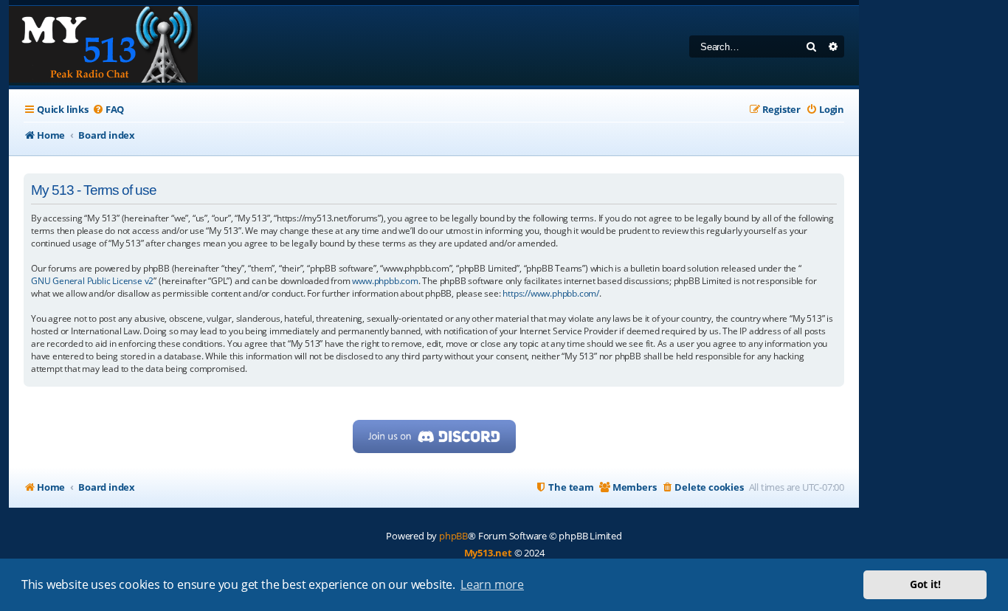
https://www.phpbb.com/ (551, 293)
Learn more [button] (492, 584)
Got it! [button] (925, 584)
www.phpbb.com (385, 281)
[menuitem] (108, 109)
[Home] (103, 46)
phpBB (453, 535)
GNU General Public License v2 (92, 281)
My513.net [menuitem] (488, 552)
